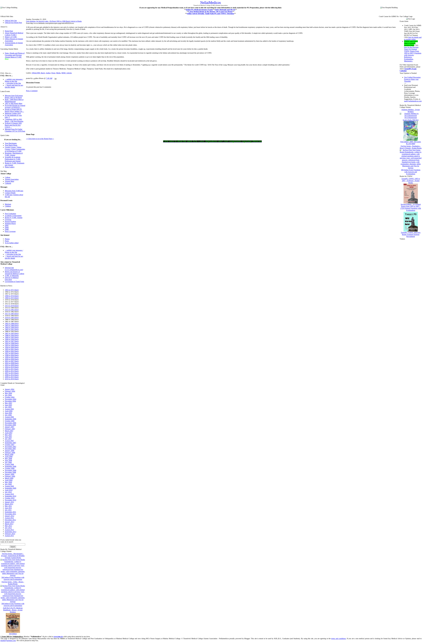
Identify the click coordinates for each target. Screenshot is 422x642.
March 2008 (9, 454)
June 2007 (8, 437)
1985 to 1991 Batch (12, 329)
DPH (6, 225)
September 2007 (10, 443)
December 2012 (10, 520)
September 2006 (10, 419)
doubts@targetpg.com (8, 640)
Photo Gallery (10, 167)
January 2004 (9, 389)
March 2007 (9, 431)
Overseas (8, 219)
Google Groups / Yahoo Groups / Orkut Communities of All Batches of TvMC (15, 149)
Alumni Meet (9, 181)
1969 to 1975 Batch (12, 298)
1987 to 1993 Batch (12, 333)
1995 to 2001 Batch (12, 349)
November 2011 (10, 514)
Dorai (53, 73)
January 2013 (9, 522)
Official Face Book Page (13, 23)
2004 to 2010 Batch (12, 367)
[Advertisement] (11, 65)
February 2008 (10, 452)
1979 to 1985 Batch (12, 318)
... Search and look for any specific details (14, 86)
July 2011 (8, 510)
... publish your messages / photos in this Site (14, 80)
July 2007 (8, 439)
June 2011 (8, 508)
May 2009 (8, 482)
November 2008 (10, 470)
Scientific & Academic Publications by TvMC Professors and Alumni (13, 159)
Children (8, 206)
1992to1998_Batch (38, 73)
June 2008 (8, 460)
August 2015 (9, 536)
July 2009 (8, 484)
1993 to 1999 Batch (12, 345)
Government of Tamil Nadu (14, 281)
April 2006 (8, 411)
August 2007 (9, 441)
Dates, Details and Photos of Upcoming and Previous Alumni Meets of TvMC (15, 55)
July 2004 (8, 395)
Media (58, 73)
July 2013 (8, 528)
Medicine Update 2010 (13, 113)
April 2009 (8, 480)
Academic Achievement (13, 216)
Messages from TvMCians (14, 191)
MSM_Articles (66, 73)
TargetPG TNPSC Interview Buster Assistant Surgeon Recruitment (411, 234)
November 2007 (10, 447)
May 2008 (8, 458)
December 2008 (10, 472)
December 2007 (10, 449)
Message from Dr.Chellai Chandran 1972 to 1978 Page (15, 130)
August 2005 (9, 409)
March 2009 (9, 478)
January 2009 (9, 474)
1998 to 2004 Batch (12, 355)
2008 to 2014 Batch (12, 375)
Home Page (9, 31)
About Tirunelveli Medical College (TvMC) (14, 34)
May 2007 (8, 435)
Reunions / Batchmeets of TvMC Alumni (14, 154)
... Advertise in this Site (13, 83)
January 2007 (9, 427)
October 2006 (9, 421)
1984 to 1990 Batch (12, 327)
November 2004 (10, 399)
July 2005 (8, 407)
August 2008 (9, 464)
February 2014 (10, 534)
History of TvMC (11, 37)
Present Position (10, 221)
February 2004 (10, 391)
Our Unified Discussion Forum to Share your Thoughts (412, 79)
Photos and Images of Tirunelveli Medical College (14, 273)
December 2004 (10, 401)
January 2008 (9, 451)
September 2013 (10, 532)
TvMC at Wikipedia (12, 276)
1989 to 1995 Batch (12, 337)
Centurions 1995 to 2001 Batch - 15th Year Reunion (14, 120)
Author (48, 73)
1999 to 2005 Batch (12, 357)
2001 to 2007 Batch (12, 361)
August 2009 (9, 486)
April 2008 (8, 456)
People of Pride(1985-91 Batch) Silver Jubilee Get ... (14, 110)
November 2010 (10, 500)
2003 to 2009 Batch (12, 365)
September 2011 (10, 512)
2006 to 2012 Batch (12, 371)
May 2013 (8, 526)
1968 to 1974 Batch (12, 296)
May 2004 (8, 393)
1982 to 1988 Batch (12, 323)
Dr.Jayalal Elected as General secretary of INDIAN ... (15, 106)
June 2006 (8, 413)
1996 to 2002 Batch (12, 351)
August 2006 (9, 417)
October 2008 (9, 468)
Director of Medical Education (11, 278)
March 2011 (9, 504)
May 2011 (8, 506)
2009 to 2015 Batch (12, 377)
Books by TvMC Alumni (13, 218)
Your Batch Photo (11, 145)
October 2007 (9, 445)
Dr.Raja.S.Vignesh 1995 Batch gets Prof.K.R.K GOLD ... (13, 125)
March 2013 (9, 524)
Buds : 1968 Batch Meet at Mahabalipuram (14, 100)
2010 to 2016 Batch (12, 379)
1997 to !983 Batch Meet (13, 103)
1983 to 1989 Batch (12, 325)
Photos (7, 239)
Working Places (10, 223)
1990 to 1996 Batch (12, 339)
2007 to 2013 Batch (12, 373)
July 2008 (8, 462)
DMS (7, 227)
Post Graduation (10, 214)
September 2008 (10, 466)
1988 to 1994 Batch (12, 335)
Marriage (8, 204)
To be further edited (11, 243)
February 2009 (10, 476)
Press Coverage (10, 231)
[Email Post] (55, 78)
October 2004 (9, 397)
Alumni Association (12, 179)
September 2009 (10, 488)
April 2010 (8, 490)
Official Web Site (11, 21)
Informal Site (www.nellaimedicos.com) (14, 269)
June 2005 (8, 405)
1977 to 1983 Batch (12, 314)
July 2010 (8, 492)
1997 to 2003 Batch (12, 353)
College (7, 177)
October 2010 (9, 498)
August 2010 (9, 494)
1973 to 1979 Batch (12, 306)
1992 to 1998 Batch (12, 343)
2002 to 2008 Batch (12, 363)
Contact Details (10, 193)
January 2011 (9, 502)
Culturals (8, 183)
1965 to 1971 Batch (12, 290)
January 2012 (9, 516)
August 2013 (9, 530)
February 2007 (10, 429)
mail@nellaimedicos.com (413, 101)
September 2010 (10, 496)
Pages (7, 241)
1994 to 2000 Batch (12, 347)
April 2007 (8, 433)
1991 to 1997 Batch (12, 341)
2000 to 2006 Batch (12, 359)
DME (7, 229)
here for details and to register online (412, 38)
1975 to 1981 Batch (12, 310)
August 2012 (9, 518)
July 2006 (8, 415)
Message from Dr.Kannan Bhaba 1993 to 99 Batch (14, 96)
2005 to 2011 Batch (11, 369)
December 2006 (10, 425)
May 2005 (8, 403)
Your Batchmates (11, 143)
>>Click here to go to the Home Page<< (40, 139)
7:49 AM (49, 78)
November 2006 (10, 423)
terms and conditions (338, 638)
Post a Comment (31, 91)
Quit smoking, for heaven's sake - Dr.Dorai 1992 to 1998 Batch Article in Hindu (54, 21)
